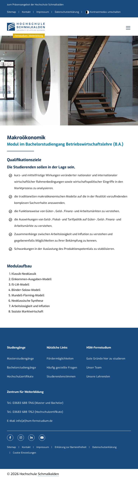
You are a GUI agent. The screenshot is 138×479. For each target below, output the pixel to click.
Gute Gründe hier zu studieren (105, 358)
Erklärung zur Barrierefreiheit (70, 447)
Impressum (42, 11)
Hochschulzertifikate (20, 376)
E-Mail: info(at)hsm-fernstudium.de (29, 421)
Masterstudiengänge (20, 358)
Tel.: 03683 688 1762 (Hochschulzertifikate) (35, 412)
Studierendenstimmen (61, 376)
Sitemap (11, 11)
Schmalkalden (48, 474)
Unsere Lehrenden (98, 376)
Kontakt (26, 11)
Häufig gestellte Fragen (62, 367)
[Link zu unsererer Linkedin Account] (31, 437)
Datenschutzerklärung (67, 11)
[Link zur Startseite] (26, 27)
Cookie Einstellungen (24, 452)
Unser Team (94, 367)
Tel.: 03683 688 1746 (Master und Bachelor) (35, 403)
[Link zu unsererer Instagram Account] (21, 437)
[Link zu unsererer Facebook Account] (10, 437)
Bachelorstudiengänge (21, 367)
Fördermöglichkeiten (60, 358)
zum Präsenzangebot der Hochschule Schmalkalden (35, 4)
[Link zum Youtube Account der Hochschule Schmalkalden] (42, 437)
